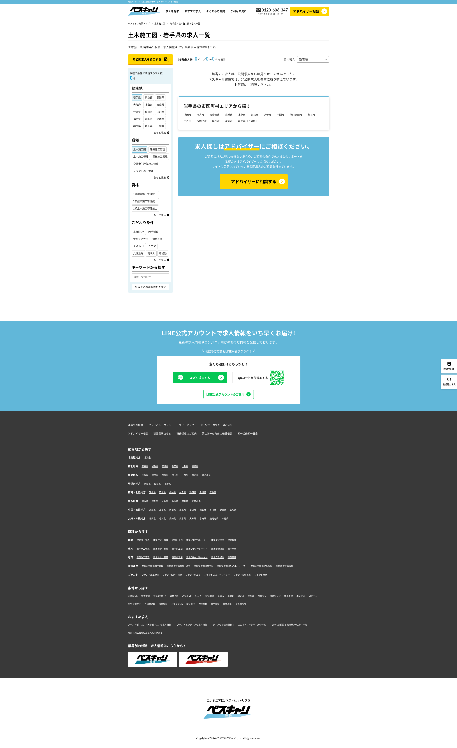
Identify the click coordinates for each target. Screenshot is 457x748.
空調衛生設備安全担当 (261, 566)
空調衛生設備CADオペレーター (232, 566)
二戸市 (187, 121)
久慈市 (254, 114)
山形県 (185, 466)
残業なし (262, 595)
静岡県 (192, 492)
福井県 (172, 492)
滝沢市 (229, 121)
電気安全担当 (217, 557)
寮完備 (251, 595)
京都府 (155, 501)
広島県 (182, 509)
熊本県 (182, 518)
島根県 (162, 509)
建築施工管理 (143, 540)
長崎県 (172, 518)
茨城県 (145, 475)
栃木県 (155, 475)
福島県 (195, 466)
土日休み (300, 595)
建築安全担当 (217, 540)
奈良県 (185, 501)
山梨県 (157, 483)
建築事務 (232, 540)
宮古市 (200, 114)
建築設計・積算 (160, 540)
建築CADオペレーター (197, 540)
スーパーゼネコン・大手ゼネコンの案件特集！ (150, 624)
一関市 (280, 114)
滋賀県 (145, 501)
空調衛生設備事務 (284, 566)
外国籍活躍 (150, 603)
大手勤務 (215, 603)
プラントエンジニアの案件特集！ (193, 624)
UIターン (313, 595)
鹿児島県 (214, 518)
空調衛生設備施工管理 (152, 566)
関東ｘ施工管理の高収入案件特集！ (145, 632)
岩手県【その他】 (248, 121)
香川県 (213, 509)
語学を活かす (134, 603)
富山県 (152, 492)
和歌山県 (196, 501)
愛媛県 (223, 509)
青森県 (145, 466)
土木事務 (232, 548)
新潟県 (147, 483)
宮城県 (165, 466)
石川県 (162, 492)
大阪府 (165, 501)
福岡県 (152, 518)
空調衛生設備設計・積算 (179, 566)
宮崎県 (202, 518)
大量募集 (227, 603)
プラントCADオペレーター (217, 574)
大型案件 (203, 603)
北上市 (241, 114)
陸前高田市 (296, 114)
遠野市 (267, 114)
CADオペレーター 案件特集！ (253, 624)
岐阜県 (182, 492)
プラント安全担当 (242, 574)
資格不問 (174, 595)
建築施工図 (177, 540)
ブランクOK (177, 603)
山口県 (192, 509)
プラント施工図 (193, 574)
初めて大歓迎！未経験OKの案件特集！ (290, 624)
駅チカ (241, 595)
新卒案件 (190, 603)
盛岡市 (187, 114)
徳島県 (202, 509)
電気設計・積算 (160, 557)
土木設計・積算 (160, 548)
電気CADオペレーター (197, 557)
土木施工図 (177, 548)
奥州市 (216, 121)
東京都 (195, 475)
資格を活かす (159, 595)
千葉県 (185, 475)
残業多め (288, 595)
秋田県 (175, 466)
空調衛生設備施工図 (204, 566)
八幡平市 (202, 121)
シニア (198, 595)
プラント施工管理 (150, 574)
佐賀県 (162, 518)
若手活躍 (145, 595)
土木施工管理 (143, 548)
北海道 (147, 457)
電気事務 (232, 557)
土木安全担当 (217, 548)
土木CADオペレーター (197, 548)
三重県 (213, 492)
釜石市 (311, 114)
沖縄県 (225, 518)
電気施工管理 (143, 557)
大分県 (192, 518)
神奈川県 (206, 475)
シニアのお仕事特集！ (223, 624)
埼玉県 (175, 475)
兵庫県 (175, 501)
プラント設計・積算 (172, 574)
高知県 (233, 509)
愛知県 (202, 492)
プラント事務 (260, 574)
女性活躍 (209, 595)
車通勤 (231, 595)
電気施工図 (177, 557)
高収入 (220, 595)
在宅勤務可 (240, 603)
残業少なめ (275, 595)
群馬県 (165, 475)
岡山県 (172, 509)
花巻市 (229, 114)
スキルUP (187, 595)
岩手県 (155, 466)
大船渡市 (215, 114)
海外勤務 (163, 603)
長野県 (167, 483)
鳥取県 (152, 509)
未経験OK (133, 595)
